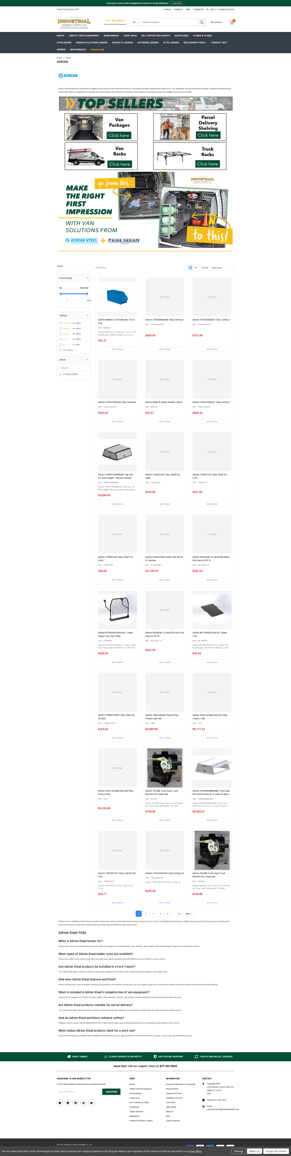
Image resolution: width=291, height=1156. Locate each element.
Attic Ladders (171, 42)
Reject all (254, 1151)
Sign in (213, 9)
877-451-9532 (115, 21)
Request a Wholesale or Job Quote (180, 1084)
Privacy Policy (194, 1151)
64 (179, 913)
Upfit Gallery (171, 1107)
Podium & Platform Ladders (91, 42)
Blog (168, 1116)
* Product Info (218, 42)
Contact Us (178, 9)
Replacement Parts (195, 42)
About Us (169, 1112)
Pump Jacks (130, 35)
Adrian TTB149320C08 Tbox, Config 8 (164, 319)
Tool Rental (170, 1102)
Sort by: (205, 267)
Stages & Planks (202, 35)
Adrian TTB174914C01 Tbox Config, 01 (164, 873)
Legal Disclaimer (173, 1121)
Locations (167, 9)
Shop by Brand (172, 1089)
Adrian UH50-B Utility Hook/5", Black (163, 402)
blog (188, 9)
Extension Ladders (148, 42)
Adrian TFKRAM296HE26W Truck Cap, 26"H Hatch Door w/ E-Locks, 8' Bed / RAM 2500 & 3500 (211, 794)
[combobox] (168, 22)
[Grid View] (190, 267)
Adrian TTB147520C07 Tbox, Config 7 (211, 402)
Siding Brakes (111, 35)
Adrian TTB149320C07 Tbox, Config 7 (211, 319)
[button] (101, 127)
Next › (189, 913)
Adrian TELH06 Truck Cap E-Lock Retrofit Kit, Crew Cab (161, 792)
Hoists (60, 35)
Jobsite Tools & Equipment (84, 35)
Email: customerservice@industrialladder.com (223, 1107)
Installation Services (174, 1098)
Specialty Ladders (122, 42)
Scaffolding (182, 35)
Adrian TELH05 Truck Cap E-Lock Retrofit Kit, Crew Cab (208, 875)
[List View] (196, 267)
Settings (238, 1151)
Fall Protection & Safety (155, 35)
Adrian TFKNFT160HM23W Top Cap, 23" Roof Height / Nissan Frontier (115, 476)
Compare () (198, 9)
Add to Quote (117, 349)
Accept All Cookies (276, 1151)
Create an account (226, 9)
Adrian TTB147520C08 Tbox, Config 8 (117, 402)
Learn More (177, 3)
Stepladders (64, 42)
